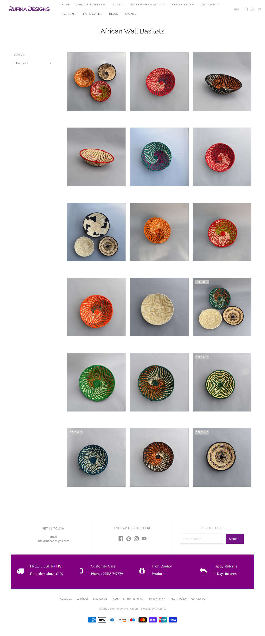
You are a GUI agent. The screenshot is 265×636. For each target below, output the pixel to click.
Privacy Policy (156, 598)
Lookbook (82, 598)
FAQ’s (115, 598)
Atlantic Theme (109, 608)
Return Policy (178, 598)
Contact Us (198, 598)
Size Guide (100, 598)
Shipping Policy (133, 598)
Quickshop (81, 118)
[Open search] (247, 9)
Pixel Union (130, 608)
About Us (66, 598)
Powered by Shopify (152, 608)
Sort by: (19, 54)
